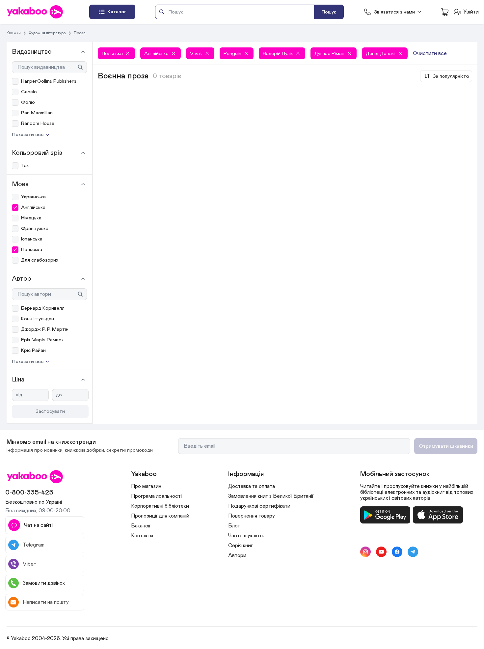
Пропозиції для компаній (160, 516)
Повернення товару (251, 516)
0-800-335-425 (29, 492)
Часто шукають (246, 535)
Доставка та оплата (251, 486)
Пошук (329, 12)
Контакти (142, 535)
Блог (234, 525)
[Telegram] (413, 552)
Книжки (14, 33)
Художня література (47, 33)
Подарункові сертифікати (259, 506)
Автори (237, 555)
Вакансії (140, 525)
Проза (80, 33)
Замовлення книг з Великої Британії (270, 496)
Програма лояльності (156, 496)
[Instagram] (365, 552)
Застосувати (50, 411)
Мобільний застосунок (394, 474)
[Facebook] (397, 552)
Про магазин (146, 486)
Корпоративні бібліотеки (160, 506)
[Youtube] (381, 552)
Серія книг (240, 545)
